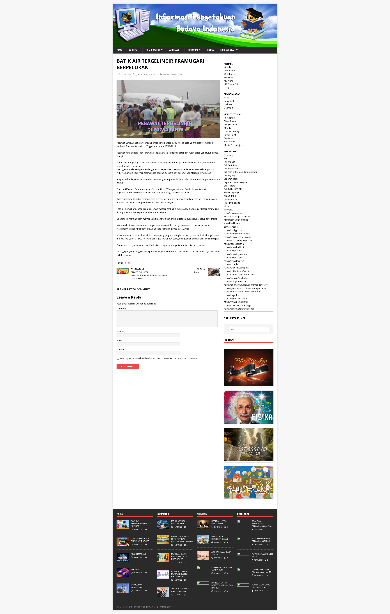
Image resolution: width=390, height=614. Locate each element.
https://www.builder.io (234, 247)
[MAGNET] (123, 575)
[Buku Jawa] (248, 459)
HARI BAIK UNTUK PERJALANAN (219, 522)
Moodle (227, 67)
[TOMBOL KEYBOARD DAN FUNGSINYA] (163, 595)
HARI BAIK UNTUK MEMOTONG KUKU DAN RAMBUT (222, 585)
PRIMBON (202, 514)
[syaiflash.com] (195, 44)
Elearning (228, 107)
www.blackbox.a (232, 223)
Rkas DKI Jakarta (232, 202)
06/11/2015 (126, 74)
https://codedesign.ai (234, 243)
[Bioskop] (248, 384)
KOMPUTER (163, 514)
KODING (132, 49)
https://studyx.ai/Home (235, 281)
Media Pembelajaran (234, 145)
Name (120, 331)
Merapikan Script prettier (236, 219)
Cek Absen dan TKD (233, 168)
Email (119, 340)
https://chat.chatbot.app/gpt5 (238, 305)
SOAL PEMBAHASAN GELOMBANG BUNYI (261, 539)
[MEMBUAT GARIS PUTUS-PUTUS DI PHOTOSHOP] (163, 560)
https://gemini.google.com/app (239, 274)
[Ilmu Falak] (248, 497)
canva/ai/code (231, 226)
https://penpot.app (233, 257)
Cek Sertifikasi (231, 165)
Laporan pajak (231, 178)
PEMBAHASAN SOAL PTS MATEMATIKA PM (261, 570)
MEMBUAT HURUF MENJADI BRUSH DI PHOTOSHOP (179, 574)
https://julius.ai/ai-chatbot (236, 278)
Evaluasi (228, 104)
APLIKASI (174, 49)
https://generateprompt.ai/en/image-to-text (245, 288)
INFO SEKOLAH (227, 49)
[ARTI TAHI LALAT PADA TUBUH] (203, 558)
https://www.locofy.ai (234, 260)
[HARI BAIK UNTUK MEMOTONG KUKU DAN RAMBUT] (203, 589)
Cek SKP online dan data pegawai (240, 171)
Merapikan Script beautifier (237, 216)
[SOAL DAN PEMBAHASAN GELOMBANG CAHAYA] (243, 527)
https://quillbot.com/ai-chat (237, 271)
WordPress (229, 73)
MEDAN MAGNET (138, 553)
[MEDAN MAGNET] (123, 560)
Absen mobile (230, 199)
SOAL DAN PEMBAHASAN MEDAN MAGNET (141, 524)
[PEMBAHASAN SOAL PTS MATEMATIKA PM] (243, 575)
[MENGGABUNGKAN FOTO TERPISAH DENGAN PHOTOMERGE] (163, 542)
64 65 (128, 262)
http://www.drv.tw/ (233, 213)
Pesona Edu (230, 161)
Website (120, 349)
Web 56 (227, 158)
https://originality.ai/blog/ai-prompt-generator (246, 284)
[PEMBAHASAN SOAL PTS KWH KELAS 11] (243, 591)
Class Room (230, 121)
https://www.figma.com (235, 254)
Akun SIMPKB (230, 195)
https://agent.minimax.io (236, 298)
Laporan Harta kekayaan (236, 182)
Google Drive (230, 124)
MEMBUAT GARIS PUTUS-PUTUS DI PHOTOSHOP (179, 556)
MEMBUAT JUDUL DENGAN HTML (178, 522)
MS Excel (228, 77)
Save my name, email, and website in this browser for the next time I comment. (159, 358)
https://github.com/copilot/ (237, 233)
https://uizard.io (231, 264)
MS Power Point (232, 84)
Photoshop (229, 70)
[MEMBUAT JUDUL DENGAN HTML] (163, 527)
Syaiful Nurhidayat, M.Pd (146, 74)
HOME (119, 49)
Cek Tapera (229, 185)
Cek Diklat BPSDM (233, 189)
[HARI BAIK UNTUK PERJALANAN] (203, 527)
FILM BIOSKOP (153, 49)
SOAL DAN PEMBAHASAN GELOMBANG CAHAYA (261, 524)
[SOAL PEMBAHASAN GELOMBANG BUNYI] (243, 544)
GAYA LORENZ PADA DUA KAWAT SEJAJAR (140, 539)
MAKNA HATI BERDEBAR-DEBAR (219, 537)
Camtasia (228, 138)
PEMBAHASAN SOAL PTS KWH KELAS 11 (261, 586)
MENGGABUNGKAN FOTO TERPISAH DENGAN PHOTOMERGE (182, 539)
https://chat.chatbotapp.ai (236, 267)
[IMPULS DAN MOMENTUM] (123, 591)
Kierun (227, 206)
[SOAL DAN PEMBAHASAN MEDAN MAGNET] (123, 527)
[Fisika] (248, 421)
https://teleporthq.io (233, 250)
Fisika (226, 87)
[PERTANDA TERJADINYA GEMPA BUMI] (203, 573)
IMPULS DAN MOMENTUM (136, 586)
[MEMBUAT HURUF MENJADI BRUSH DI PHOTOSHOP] (163, 577)
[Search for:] (248, 329)
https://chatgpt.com (233, 230)
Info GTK (228, 209)
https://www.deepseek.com (237, 236)
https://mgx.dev (231, 295)
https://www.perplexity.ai (236, 301)
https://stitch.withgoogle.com (238, 240)
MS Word (228, 80)
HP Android (229, 141)
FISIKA (210, 49)
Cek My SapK (230, 175)
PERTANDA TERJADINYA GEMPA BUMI (221, 568)
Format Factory (231, 131)
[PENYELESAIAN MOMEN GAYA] (243, 560)
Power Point (230, 134)
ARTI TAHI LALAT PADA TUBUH (221, 553)
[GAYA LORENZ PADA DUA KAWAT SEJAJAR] (123, 544)
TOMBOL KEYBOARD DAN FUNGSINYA (180, 590)
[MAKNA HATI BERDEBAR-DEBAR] (203, 542)
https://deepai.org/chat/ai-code (239, 308)
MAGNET (135, 569)
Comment (121, 308)
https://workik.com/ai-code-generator (242, 291)
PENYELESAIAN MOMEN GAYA (262, 555)
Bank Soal (229, 101)
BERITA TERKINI (170, 74)
